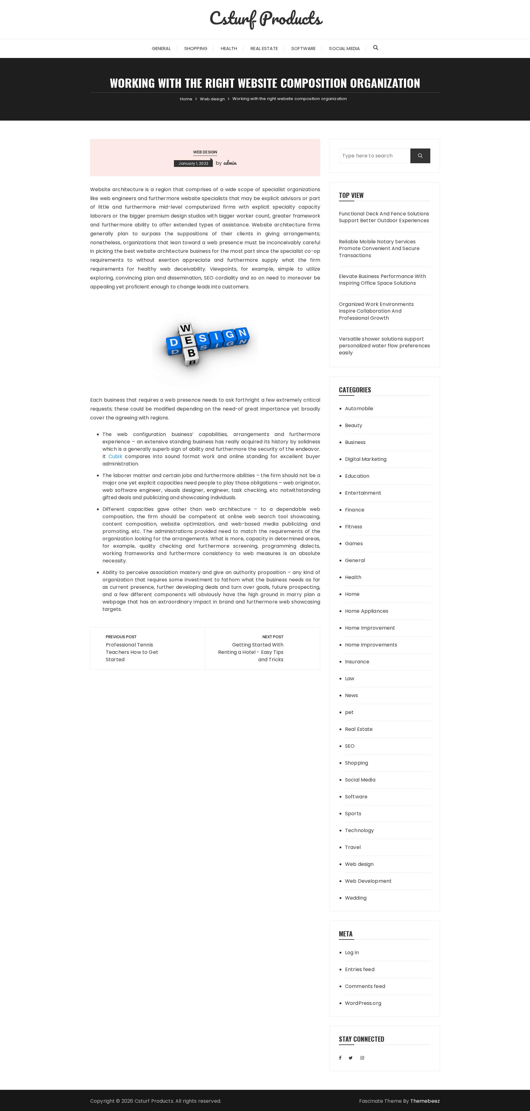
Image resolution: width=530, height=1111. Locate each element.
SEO (350, 746)
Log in (352, 952)
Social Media (344, 48)
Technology (359, 830)
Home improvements (371, 644)
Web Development (368, 881)
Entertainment (363, 492)
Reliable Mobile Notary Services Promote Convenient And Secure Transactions (379, 248)
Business (355, 442)
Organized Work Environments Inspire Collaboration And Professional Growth (376, 311)
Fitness (353, 526)
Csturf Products (265, 18)
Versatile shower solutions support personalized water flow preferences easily (384, 346)
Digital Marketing (366, 459)
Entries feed (359, 969)
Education (357, 476)
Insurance (357, 661)
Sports (353, 813)
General (161, 48)
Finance (354, 509)
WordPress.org (363, 1003)
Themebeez (425, 1101)
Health (229, 48)
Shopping (195, 48)
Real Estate (264, 48)
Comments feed (365, 986)
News (351, 695)
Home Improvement (370, 627)
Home (352, 594)
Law (349, 678)
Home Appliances (366, 611)
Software (303, 48)
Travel (353, 847)
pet (349, 712)
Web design (205, 152)
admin (229, 162)
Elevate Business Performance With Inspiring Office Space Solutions (382, 280)
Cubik (115, 456)
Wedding (356, 897)
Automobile (359, 408)
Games (354, 543)
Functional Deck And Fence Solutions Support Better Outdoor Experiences (384, 217)
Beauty (353, 425)
